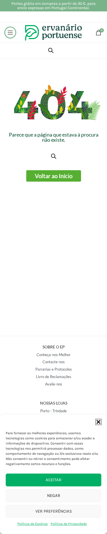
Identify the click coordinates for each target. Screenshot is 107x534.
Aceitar (53, 479)
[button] (98, 422)
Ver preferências (53, 511)
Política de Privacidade (69, 524)
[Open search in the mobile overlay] (51, 50)
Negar (53, 495)
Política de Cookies (32, 524)
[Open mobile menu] (10, 32)
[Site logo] (53, 32)
